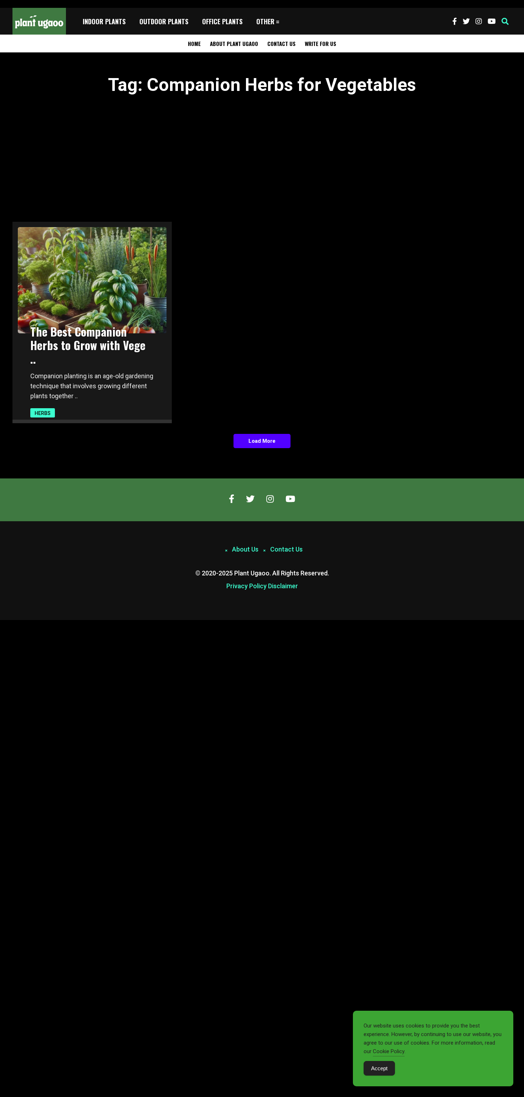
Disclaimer (283, 586)
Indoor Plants (104, 21)
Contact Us (281, 43)
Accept (379, 1068)
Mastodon (11, 624)
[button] (505, 21)
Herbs (43, 413)
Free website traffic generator (33, 4)
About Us (245, 549)
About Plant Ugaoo (234, 43)
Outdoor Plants (163, 21)
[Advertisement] (262, 154)
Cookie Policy (389, 1051)
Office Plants (222, 21)
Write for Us (320, 43)
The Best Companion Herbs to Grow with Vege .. (87, 345)
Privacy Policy (246, 586)
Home (194, 43)
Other (265, 21)
